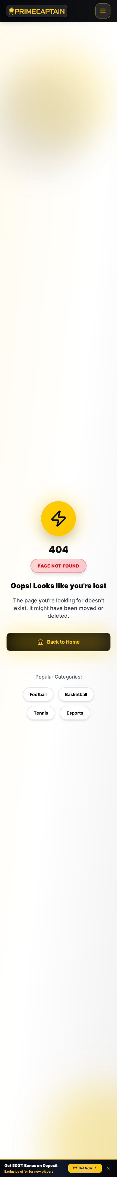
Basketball (76, 694)
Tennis (41, 713)
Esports (75, 713)
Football (38, 694)
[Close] (108, 1168)
